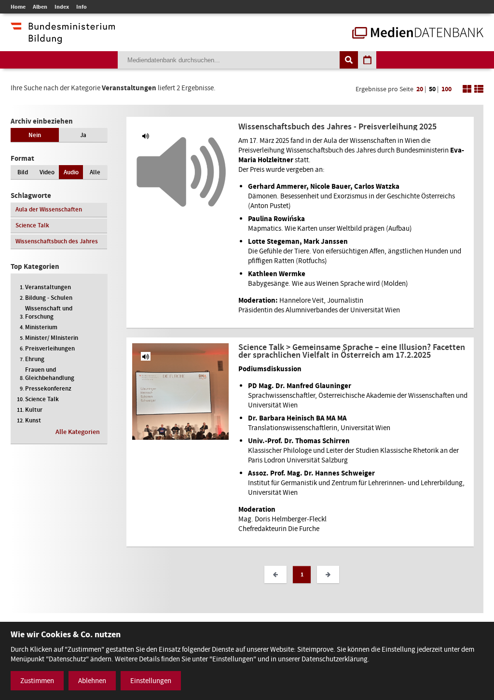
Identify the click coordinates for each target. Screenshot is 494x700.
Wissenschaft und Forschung (48, 312)
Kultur (33, 410)
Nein (34, 135)
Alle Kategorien (77, 431)
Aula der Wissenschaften (48, 209)
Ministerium (41, 327)
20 (419, 89)
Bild (22, 172)
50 (432, 89)
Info (81, 7)
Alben (40, 7)
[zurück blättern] (275, 574)
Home (18, 7)
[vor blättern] (328, 574)
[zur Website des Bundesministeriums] (63, 39)
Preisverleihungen (50, 348)
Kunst (33, 420)
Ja (83, 135)
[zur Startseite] (417, 34)
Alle (95, 172)
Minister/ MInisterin (51, 338)
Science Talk (32, 225)
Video (47, 172)
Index (62, 7)
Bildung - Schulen (48, 298)
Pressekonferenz (48, 388)
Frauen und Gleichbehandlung (49, 373)
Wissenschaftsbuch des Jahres (56, 241)
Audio (71, 172)
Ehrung (34, 359)
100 (446, 89)
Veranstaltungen (48, 287)
